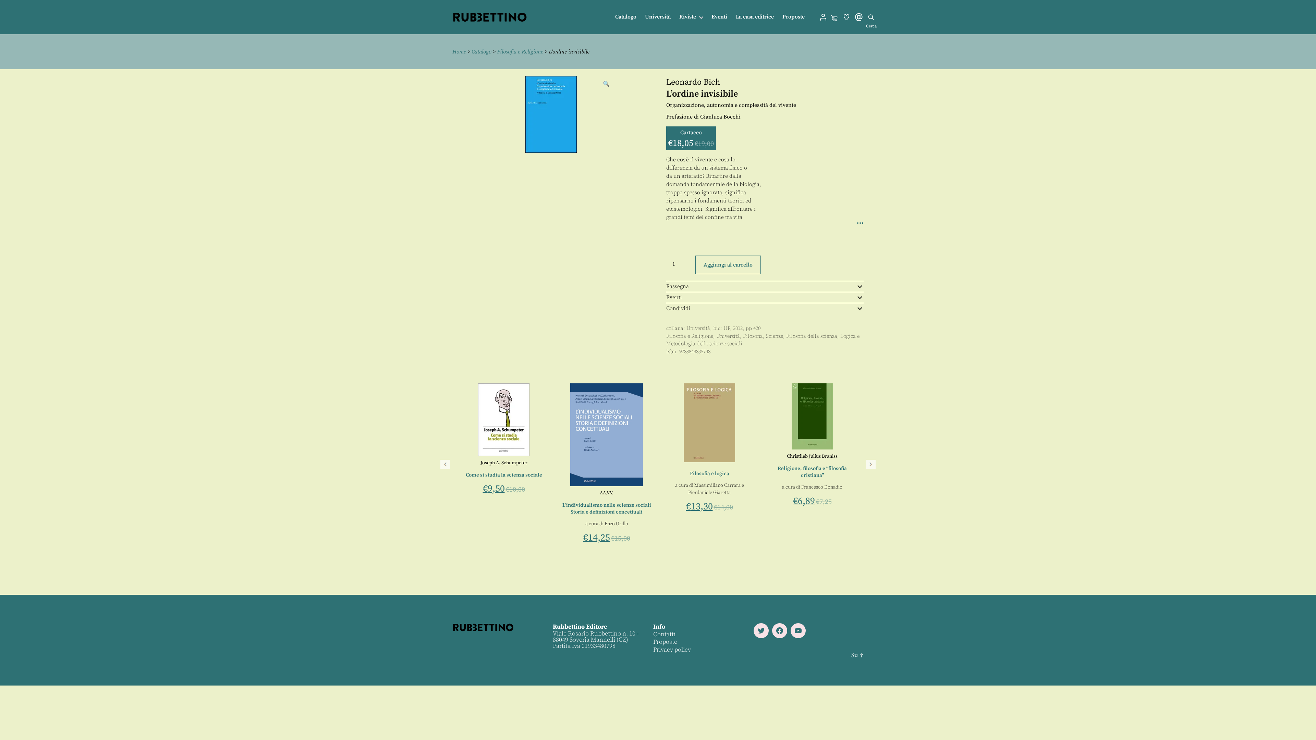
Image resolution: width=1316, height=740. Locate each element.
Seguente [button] (871, 464)
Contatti (664, 634)
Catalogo (625, 17)
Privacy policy (672, 650)
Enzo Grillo (616, 524)
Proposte (793, 17)
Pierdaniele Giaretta (709, 493)
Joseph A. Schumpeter (503, 463)
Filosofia (753, 336)
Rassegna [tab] (677, 286)
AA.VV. (606, 493)
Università (658, 17)
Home (459, 51)
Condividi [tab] (678, 308)
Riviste (687, 17)
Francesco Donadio (821, 487)
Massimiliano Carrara (717, 485)
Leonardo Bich (693, 82)
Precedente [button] (445, 464)
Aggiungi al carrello (728, 264)
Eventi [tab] (674, 297)
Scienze (774, 336)
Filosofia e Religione (520, 51)
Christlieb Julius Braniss (812, 456)
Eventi (719, 17)
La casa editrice (755, 17)
